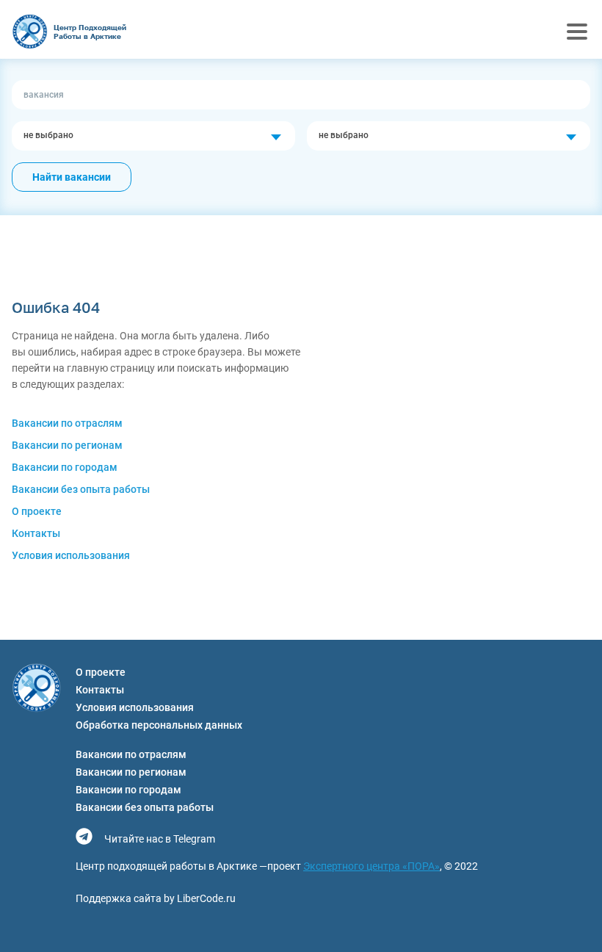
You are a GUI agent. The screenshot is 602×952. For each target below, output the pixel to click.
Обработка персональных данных (159, 725)
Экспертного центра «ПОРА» (371, 866)
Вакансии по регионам (67, 445)
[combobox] (153, 136)
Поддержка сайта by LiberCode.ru (156, 898)
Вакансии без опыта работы (81, 489)
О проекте (37, 511)
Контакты (36, 533)
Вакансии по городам (64, 467)
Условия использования (71, 555)
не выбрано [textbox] (48, 135)
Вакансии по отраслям (67, 423)
